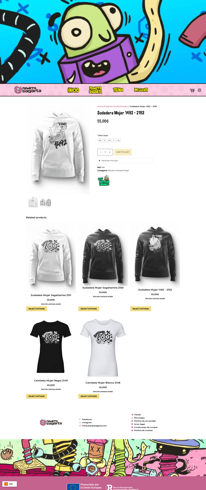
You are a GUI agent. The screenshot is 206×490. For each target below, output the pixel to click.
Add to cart (122, 152)
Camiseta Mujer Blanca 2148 (103, 382)
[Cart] (192, 90)
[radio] (100, 140)
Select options (36, 309)
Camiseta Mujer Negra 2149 (51, 380)
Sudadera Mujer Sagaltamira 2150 (103, 287)
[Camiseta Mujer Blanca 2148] (103, 348)
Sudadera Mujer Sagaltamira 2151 (51, 295)
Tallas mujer (103, 135)
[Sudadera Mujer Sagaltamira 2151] (51, 257)
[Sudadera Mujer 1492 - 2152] (155, 254)
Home (100, 106)
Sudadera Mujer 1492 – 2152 (155, 289)
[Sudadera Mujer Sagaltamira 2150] (103, 253)
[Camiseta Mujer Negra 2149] (51, 347)
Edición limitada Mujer (117, 106)
